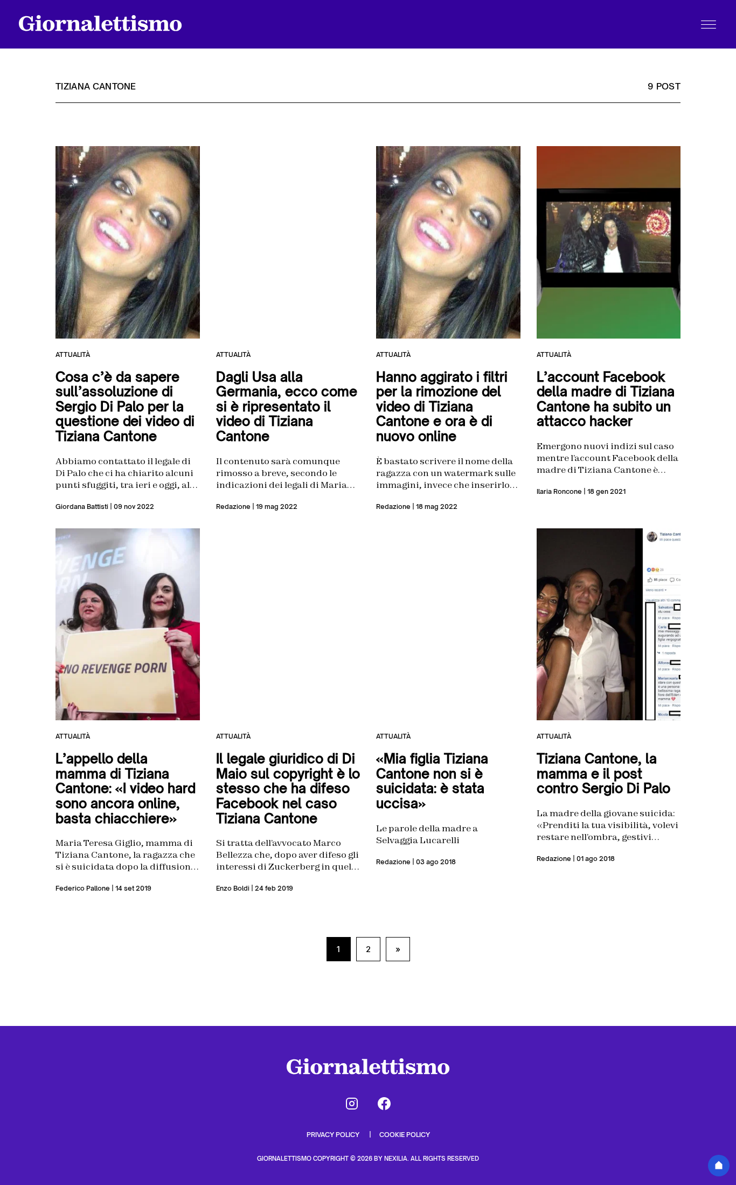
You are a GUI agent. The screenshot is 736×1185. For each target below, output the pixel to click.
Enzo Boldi (232, 888)
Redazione (233, 506)
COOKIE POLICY (404, 1135)
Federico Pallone (82, 888)
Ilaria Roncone (559, 491)
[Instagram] (352, 1103)
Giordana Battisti (81, 506)
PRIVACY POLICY (334, 1135)
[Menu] (708, 24)
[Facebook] (384, 1103)
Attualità (72, 354)
